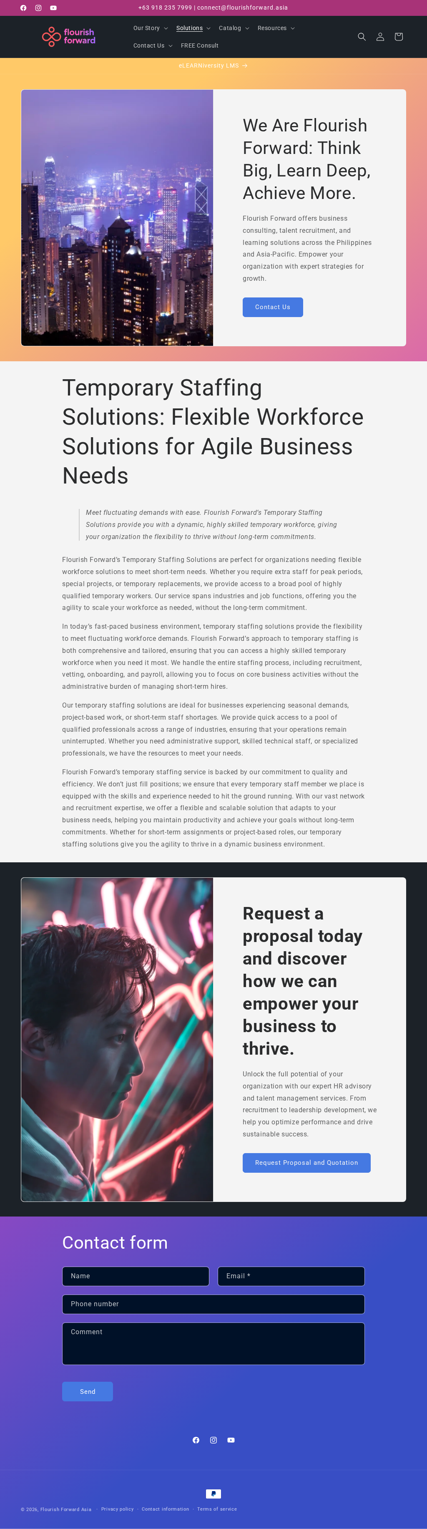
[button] (149, 28)
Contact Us (273, 307)
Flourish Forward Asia (66, 1509)
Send (87, 1391)
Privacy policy (117, 1509)
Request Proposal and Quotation (306, 1162)
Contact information (165, 1509)
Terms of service (217, 1509)
